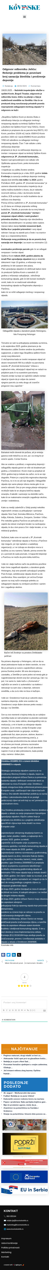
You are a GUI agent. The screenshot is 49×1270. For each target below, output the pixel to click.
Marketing (6, 1252)
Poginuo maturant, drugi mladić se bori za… (23, 1056)
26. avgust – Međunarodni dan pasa (20, 1093)
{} (31, 1010)
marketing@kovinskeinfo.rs (18, 1225)
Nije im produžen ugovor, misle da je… (21, 1105)
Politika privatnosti (10, 1247)
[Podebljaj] (3, 1010)
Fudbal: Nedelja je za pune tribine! (19, 1096)
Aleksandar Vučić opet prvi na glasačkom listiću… (25, 1059)
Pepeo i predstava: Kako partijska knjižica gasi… (25, 1102)
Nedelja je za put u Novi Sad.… (17, 1062)
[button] (24, 17)
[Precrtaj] (12, 1010)
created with (14, 1265)
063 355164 (11, 1216)
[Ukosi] (6, 1010)
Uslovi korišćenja (9, 1243)
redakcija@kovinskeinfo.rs (17, 1221)
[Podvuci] (9, 1010)
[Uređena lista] (15, 1010)
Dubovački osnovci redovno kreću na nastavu (24, 1099)
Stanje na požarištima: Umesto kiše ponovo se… (25, 1114)
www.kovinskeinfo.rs (15, 1229)
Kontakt (5, 1256)
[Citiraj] (21, 1010)
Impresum (6, 1238)
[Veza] (27, 1010)
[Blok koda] (24, 1010)
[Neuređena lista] (18, 1010)
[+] (33, 1010)
